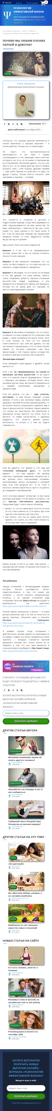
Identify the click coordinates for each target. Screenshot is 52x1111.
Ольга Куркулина (17, 973)
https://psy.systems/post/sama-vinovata (20, 651)
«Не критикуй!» (16, 864)
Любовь (32, 31)
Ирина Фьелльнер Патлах (20, 898)
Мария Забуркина (17, 1005)
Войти (19, 3)
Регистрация (32, 3)
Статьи (24, 31)
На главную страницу (11, 31)
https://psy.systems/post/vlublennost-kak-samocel (24, 606)
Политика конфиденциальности (26, 1103)
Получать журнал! (26, 721)
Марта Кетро (16, 866)
